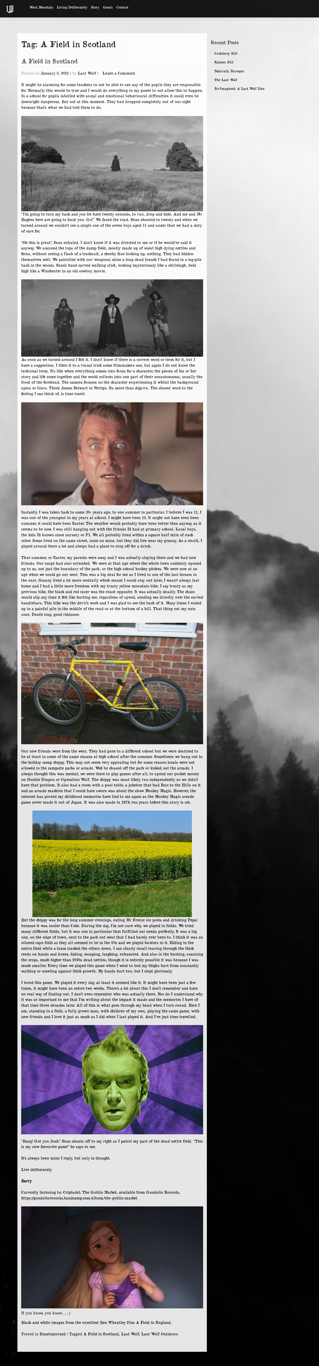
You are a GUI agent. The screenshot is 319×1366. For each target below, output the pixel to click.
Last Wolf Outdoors (159, 1333)
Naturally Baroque (229, 71)
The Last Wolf (225, 80)
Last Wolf (87, 73)
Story (95, 7)
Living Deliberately (72, 7)
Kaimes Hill (223, 62)
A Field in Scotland (49, 61)
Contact (122, 7)
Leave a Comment (118, 73)
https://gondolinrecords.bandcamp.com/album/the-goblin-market (79, 1197)
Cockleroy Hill (225, 53)
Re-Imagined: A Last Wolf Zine (239, 88)
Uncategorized (53, 1333)
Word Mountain (41, 7)
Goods (108, 7)
